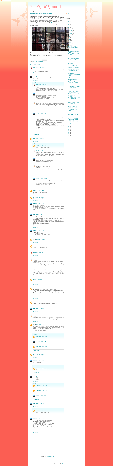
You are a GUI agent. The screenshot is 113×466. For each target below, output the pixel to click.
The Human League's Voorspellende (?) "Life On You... (73, 109)
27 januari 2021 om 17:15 (39, 138)
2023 (69, 24)
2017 (69, 130)
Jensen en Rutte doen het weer (73, 104)
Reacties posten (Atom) (50, 456)
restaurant (38, 61)
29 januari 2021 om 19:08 (39, 418)
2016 (69, 132)
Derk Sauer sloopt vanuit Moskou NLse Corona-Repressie (74, 49)
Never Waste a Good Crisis (73, 114)
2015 (69, 133)
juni (69, 37)
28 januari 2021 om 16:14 (40, 239)
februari (70, 43)
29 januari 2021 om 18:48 (42, 410)
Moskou (34, 61)
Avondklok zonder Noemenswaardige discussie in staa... (74, 74)
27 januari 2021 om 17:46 (42, 84)
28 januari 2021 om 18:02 (39, 252)
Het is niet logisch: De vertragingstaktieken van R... (73, 47)
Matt (34, 67)
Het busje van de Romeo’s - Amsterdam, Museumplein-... (73, 82)
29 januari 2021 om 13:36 (42, 336)
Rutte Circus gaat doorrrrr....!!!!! (73, 93)
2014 (69, 135)
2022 (69, 26)
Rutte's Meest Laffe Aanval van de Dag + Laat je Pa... (73, 59)
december (70, 28)
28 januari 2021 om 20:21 (40, 279)
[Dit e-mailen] (42, 60)
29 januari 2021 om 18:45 (42, 390)
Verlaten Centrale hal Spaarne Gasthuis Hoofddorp (73, 61)
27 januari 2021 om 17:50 (42, 150)
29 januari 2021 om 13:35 (39, 354)
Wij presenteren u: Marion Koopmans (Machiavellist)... (73, 116)
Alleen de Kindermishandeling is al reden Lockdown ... (73, 100)
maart (70, 42)
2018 (69, 129)
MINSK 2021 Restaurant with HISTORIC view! (73, 57)
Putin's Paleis (70, 63)
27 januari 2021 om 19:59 (42, 178)
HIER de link (53, 22)
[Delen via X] (44, 60)
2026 (69, 20)
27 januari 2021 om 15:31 (39, 67)
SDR (34, 138)
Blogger (63, 463)
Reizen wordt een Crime (72, 72)
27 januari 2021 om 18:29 (42, 93)
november (70, 30)
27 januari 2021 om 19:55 (42, 113)
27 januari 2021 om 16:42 (39, 76)
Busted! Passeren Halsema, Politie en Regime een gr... (73, 85)
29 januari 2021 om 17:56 (39, 360)
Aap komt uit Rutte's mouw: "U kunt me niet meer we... (73, 70)
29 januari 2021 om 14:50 (42, 346)
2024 (69, 23)
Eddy (34, 76)
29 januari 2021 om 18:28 (39, 376)
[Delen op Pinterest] (46, 60)
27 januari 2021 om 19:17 (39, 197)
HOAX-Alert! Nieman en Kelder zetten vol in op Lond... (73, 107)
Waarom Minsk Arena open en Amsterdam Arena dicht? (73, 68)
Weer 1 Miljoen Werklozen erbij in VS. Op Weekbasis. (74, 98)
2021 (69, 27)
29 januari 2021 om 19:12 (42, 395)
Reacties (35, 82)
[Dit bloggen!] (43, 60)
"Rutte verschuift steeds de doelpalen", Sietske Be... (73, 65)
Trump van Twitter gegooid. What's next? (73, 112)
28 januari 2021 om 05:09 (39, 230)
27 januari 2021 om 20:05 (39, 203)
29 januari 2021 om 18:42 (42, 385)
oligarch (34, 279)
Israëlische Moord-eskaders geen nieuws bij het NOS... (74, 103)
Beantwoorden (35, 72)
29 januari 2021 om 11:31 (40, 324)
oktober (70, 31)
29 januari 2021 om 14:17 (42, 341)
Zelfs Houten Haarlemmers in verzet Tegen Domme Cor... (73, 121)
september (71, 33)
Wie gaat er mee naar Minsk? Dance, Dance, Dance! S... (73, 119)
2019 (69, 127)
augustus (70, 34)
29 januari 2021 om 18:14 (42, 368)
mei (69, 39)
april (69, 40)
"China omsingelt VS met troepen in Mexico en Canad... (74, 92)
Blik (34, 239)
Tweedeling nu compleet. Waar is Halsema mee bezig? (74, 87)
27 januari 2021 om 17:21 (42, 145)
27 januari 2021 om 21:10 (39, 214)
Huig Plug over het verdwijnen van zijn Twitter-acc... (74, 89)
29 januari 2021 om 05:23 (39, 308)
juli (69, 36)
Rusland (41, 61)
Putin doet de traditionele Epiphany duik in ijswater (73, 80)
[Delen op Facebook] (45, 60)
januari (70, 45)
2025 (69, 21)
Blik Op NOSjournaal (45, 7)
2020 (69, 126)
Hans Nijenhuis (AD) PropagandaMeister (72, 96)
